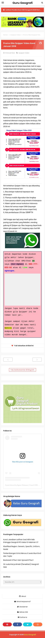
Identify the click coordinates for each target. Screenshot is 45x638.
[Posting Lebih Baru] (8, 360)
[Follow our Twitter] (27, 624)
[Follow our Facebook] (17, 624)
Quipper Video (24, 53)
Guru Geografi (30, 635)
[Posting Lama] (37, 360)
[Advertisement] (24, 290)
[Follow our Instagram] (37, 624)
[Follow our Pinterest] (7, 624)
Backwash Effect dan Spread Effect (18, 560)
